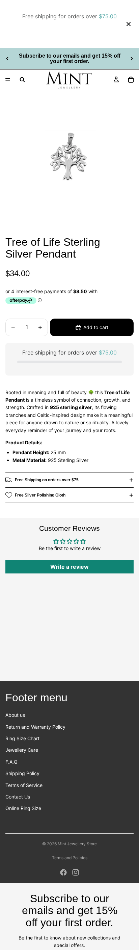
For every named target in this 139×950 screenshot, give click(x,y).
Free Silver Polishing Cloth (40, 495)
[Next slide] (131, 58)
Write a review (69, 566)
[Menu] (8, 79)
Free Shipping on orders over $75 (47, 480)
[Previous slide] (7, 58)
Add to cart (95, 327)
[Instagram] (76, 872)
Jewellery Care (21, 750)
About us (15, 715)
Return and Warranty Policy (35, 727)
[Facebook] (63, 872)
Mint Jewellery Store (77, 843)
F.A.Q (11, 762)
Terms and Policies (69, 857)
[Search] (22, 79)
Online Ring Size (23, 808)
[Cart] (130, 79)
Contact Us (17, 797)
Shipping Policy (22, 773)
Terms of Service (24, 785)
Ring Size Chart (22, 738)
